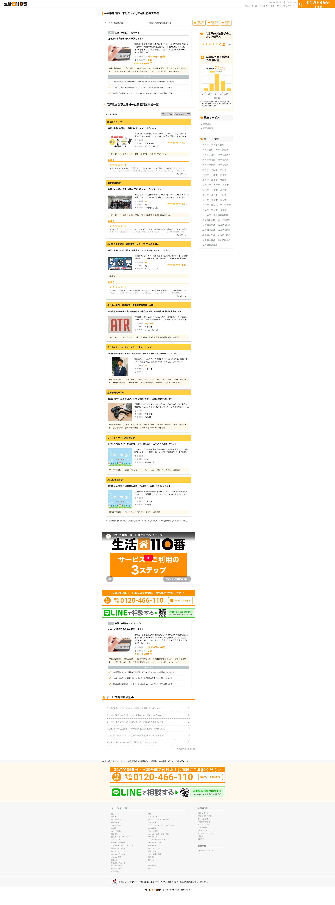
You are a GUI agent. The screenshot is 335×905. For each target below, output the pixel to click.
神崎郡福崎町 (208, 230)
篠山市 (214, 200)
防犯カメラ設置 (116, 866)
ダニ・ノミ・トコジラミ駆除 (158, 820)
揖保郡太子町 (208, 235)
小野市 (214, 195)
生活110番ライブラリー (287, 6)
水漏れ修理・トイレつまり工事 (122, 845)
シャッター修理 (153, 817)
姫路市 (205, 170)
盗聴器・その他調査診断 (127, 761)
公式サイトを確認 (141, 63)
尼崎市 (214, 170)
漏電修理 (114, 834)
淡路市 (205, 210)
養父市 (223, 200)
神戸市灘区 (207, 150)
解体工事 (151, 860)
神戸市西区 (223, 165)
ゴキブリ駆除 (116, 825)
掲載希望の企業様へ (275, 2)
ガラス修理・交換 (154, 843)
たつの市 (206, 215)
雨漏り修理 (152, 845)
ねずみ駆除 (152, 828)
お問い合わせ (202, 827)
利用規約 (201, 836)
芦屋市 (223, 175)
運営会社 (201, 839)
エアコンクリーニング (119, 854)
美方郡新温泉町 (209, 245)
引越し (150, 868)
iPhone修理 (115, 871)
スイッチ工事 (116, 840)
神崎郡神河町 (224, 230)
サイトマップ (202, 830)
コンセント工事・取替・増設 (158, 834)
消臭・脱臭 (152, 851)
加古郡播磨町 (208, 225)
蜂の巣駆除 (115, 822)
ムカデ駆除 (152, 822)
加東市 (223, 210)
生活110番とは (251, 6)
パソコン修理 (116, 857)
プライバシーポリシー (205, 833)
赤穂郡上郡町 (224, 235)
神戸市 (205, 145)
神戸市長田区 (208, 155)
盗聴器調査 (208, 128)
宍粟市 (214, 210)
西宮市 (205, 175)
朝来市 (227, 205)
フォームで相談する (182, 600)
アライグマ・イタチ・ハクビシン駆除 (161, 825)
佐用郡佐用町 (208, 240)
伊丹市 (205, 180)
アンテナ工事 (153, 831)
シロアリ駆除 (116, 820)
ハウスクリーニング (118, 851)
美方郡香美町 (224, 240)
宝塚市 (205, 190)
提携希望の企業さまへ (205, 851)
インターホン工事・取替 (157, 840)
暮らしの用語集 (203, 819)
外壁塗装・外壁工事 (118, 863)
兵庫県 (154, 761)
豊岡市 (223, 180)
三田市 (223, 195)
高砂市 (223, 190)
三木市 (214, 190)
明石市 (223, 170)
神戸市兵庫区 (222, 150)
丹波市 (205, 205)
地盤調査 (207, 124)
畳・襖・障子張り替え (119, 848)
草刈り (113, 817)
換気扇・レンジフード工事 (120, 837)
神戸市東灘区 (217, 145)
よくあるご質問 (291, 2)
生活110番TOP (108, 761)
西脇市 (225, 185)
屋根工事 (114, 860)
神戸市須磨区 (224, 155)
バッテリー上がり (154, 848)
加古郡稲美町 (224, 220)
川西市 (205, 195)
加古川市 (206, 185)
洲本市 (214, 175)
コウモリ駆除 (116, 831)
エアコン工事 (153, 837)
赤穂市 (216, 185)
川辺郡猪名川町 (220, 215)
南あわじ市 (216, 205)
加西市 (205, 200)
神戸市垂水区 (208, 160)
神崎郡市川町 (224, 225)
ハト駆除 (114, 828)
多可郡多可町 (208, 220)
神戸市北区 (223, 160)
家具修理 (151, 857)
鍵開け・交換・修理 (118, 843)
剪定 (112, 814)
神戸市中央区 (208, 165)
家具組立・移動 (116, 868)
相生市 (214, 180)
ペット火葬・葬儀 (154, 854)
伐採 (149, 814)
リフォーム (152, 863)
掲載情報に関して (204, 822)
